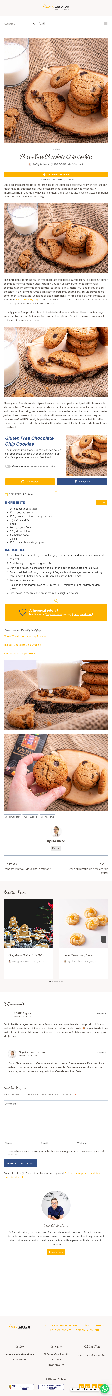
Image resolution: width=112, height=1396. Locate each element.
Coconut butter (12, 816)
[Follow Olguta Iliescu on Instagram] (58, 848)
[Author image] (29, 164)
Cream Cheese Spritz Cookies (78, 955)
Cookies (56, 149)
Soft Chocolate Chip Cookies (19, 653)
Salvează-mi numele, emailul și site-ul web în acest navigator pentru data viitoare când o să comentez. (56, 1153)
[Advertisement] (56, 1284)
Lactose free (47, 816)
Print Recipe (31, 481)
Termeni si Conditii (87, 1330)
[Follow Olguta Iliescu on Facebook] (53, 848)
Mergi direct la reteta (57, 174)
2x (98, 502)
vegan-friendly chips (28, 299)
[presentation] (28, 923)
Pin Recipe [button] (84, 481)
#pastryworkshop (82, 614)
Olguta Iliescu (42, 164)
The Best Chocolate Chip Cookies (22, 644)
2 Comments (77, 164)
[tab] (50, 981)
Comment (11, 1103)
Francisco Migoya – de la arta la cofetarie (27, 866)
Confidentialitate (93, 1325)
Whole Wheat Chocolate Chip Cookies (25, 636)
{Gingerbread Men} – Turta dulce (26, 955)
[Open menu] (106, 24)
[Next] (104, 939)
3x (104, 502)
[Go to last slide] (8, 939)
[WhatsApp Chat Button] (104, 1388)
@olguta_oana (53, 614)
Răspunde (101, 1013)
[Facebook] (81, 1386)
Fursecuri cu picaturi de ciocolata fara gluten (86, 868)
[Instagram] (87, 1386)
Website (82, 1143)
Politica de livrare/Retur (61, 1325)
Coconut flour (30, 816)
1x (93, 502)
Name (9, 1143)
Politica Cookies (60, 1330)
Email (45, 1143)
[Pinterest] (94, 1386)
